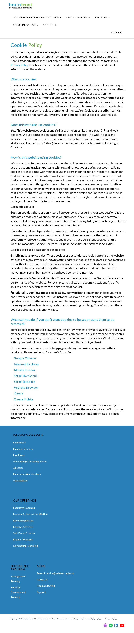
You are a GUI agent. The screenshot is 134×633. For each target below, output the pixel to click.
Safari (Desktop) (25, 376)
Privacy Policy (19, 65)
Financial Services (23, 448)
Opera (18, 393)
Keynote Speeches (23, 520)
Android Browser (26, 387)
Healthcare (19, 442)
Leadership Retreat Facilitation (30, 514)
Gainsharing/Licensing (25, 545)
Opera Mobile (24, 399)
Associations (20, 480)
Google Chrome (25, 358)
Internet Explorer (26, 364)
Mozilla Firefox (24, 370)
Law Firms (19, 455)
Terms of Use (96, 619)
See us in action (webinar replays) (55, 573)
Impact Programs (23, 539)
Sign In (116, 32)
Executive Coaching (24, 507)
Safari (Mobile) (24, 381)
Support (41, 592)
